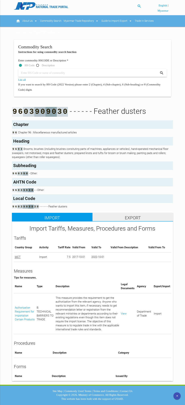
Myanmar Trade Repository (81, 21)
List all (22, 79)
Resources (23, 32)
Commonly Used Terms (77, 391)
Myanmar (163, 10)
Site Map (58, 391)
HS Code (30, 65)
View (123, 313)
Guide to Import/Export (117, 21)
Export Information (47, 32)
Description (48, 65)
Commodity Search (50, 20)
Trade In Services (144, 20)
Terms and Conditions (105, 391)
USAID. (119, 398)
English (163, 5)
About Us (30, 21)
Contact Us (126, 391)
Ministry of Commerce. (91, 394)
